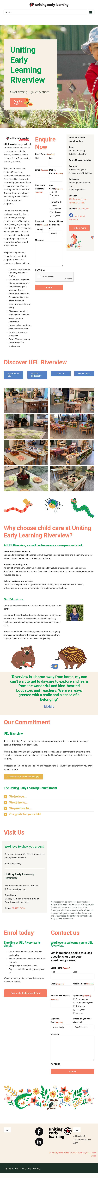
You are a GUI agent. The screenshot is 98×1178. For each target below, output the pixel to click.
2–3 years (56, 209)
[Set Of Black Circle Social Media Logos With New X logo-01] (39, 1128)
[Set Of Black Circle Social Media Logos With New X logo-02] (39, 1138)
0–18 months (55, 194)
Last (51, 158)
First (37, 158)
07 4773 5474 (82, 209)
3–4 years (56, 212)
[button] (49, 797)
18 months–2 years (56, 201)
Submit (49, 287)
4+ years (56, 216)
